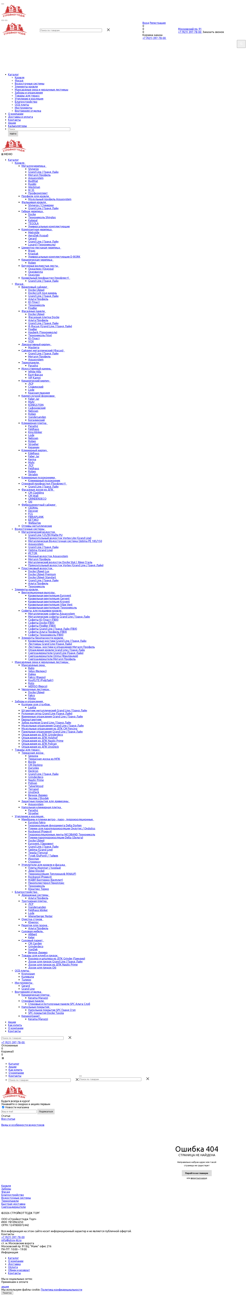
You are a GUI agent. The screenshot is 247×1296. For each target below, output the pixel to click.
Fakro (31, 695)
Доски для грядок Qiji (42, 967)
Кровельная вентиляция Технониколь (52, 607)
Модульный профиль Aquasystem (49, 199)
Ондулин (34, 274)
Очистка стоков (32, 919)
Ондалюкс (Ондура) (41, 268)
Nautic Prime (36, 780)
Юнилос (33, 922)
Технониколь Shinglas (42, 217)
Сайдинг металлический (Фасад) (43, 350)
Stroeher (33, 444)
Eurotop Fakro (37, 822)
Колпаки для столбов (36, 704)
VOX (31, 341)
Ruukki (32, 184)
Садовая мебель (33, 931)
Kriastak (33, 253)
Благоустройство (26, 101)
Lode (31, 389)
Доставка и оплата (20, 116)
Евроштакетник (32, 719)
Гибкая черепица (33, 211)
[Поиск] (80, 1075)
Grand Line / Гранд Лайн (43, 171)
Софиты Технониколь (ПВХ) (46, 634)
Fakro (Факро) (37, 677)
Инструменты (23, 107)
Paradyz (33, 365)
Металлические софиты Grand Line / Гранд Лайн (59, 616)
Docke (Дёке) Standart (42, 577)
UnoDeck (33, 792)
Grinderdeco (35, 777)
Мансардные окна (34, 665)
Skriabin (33, 474)
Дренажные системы (36, 894)
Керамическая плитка (36, 994)
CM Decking (35, 764)
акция (5, 1286)
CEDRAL (33, 507)
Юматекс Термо (38, 888)
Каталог (13, 74)
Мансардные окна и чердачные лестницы (41, 89)
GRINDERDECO (37, 498)
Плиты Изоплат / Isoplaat (44, 867)
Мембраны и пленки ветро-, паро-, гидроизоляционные (58, 819)
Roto (31, 683)
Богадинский (36, 420)
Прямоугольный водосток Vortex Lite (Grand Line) (59, 538)
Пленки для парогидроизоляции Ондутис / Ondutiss (61, 828)
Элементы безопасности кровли (43, 637)
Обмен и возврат (19, 1270)
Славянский (35, 386)
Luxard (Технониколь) (42, 244)
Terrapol (33, 789)
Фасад (19, 80)
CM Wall (33, 495)
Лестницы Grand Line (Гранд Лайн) (50, 643)
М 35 (31, 190)
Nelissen (33, 410)
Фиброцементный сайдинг (39, 504)
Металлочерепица (34, 165)
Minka (32, 698)
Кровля (19, 77)
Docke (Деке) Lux (38, 571)
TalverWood (35, 786)
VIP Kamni (34, 377)
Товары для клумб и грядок (40, 955)
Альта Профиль (38, 299)
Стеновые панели (33, 1000)
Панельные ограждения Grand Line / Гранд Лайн (52, 731)
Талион (26, 979)
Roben (32, 262)
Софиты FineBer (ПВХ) (42, 625)
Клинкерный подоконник (44, 480)
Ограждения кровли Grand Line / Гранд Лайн (56, 649)
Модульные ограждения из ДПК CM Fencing (49, 728)
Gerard (32, 238)
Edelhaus (33, 453)
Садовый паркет (33, 940)
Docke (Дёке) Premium (42, 574)
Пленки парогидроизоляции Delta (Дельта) (55, 837)
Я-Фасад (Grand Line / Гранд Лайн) (50, 326)
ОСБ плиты (22, 104)
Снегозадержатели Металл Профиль (52, 659)
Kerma (32, 459)
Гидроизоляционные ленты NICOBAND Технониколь (61, 834)
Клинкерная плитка (35, 423)
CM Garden (35, 943)
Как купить (15, 1025)
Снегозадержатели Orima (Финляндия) (53, 655)
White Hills (34, 371)
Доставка (14, 1264)
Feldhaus (33, 429)
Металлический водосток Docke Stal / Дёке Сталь (60, 562)
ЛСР (30, 383)
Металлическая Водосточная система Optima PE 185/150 (65, 541)
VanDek (33, 949)
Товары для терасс (27, 95)
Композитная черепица (37, 229)
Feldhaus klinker (38, 910)
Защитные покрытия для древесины (46, 801)
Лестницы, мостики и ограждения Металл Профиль (61, 646)
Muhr (31, 401)
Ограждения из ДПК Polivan (39, 743)
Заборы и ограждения (29, 92)
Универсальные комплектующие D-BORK (54, 256)
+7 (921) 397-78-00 (154, 37)
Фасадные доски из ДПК (38, 489)
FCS (30, 513)
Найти (13, 133)
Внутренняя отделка (28, 110)
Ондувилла (35, 271)
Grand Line (28, 988)
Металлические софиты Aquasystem (51, 613)
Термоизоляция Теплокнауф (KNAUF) (52, 873)
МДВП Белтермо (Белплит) (45, 879)
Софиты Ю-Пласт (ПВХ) (43, 619)
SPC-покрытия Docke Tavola (46, 1012)
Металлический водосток (39, 531)
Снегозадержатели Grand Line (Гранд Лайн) (56, 652)
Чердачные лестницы (36, 689)
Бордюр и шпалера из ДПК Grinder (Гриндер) (56, 958)
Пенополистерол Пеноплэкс (46, 882)
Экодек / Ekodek (38, 798)
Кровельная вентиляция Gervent (49, 598)
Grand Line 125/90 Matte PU (45, 534)
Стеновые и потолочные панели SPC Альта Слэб (59, 1003)
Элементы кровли (26, 86)
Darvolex (33, 767)
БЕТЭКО (33, 519)
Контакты (14, 119)
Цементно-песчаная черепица (41, 247)
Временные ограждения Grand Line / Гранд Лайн (52, 716)
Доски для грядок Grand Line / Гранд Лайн (55, 961)
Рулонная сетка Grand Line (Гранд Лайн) (47, 713)
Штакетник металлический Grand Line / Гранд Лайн (54, 710)
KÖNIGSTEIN (36, 404)
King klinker (35, 432)
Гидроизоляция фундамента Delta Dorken (55, 825)
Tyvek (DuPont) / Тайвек (43, 855)
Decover (33, 510)
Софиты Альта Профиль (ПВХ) (47, 631)
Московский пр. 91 (190, 28)
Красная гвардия (39, 392)
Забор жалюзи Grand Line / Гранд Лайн (46, 722)
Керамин (33, 447)
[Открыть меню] (2, 3)
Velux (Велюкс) (37, 671)
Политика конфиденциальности (61, 1289)
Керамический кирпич (36, 380)
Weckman (34, 187)
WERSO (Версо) (37, 686)
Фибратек (34, 522)
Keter (31, 937)
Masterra (33, 347)
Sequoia (33, 755)
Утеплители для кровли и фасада (44, 864)
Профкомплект (38, 193)
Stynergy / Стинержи (41, 205)
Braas (31, 250)
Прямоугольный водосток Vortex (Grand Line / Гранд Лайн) (66, 565)
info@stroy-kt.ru (11, 1240)
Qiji (30, 501)
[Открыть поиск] (2, 20)
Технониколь (36, 305)
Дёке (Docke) (36, 870)
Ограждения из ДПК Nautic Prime (42, 740)
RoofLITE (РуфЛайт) (40, 680)
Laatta (32, 707)
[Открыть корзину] (6, 20)
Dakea (32, 674)
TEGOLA (33, 223)
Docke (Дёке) (36, 289)
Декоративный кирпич (37, 344)
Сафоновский (37, 407)
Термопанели (31, 362)
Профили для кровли (36, 196)
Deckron (33, 770)
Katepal (32, 220)
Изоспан (33, 858)
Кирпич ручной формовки (39, 395)
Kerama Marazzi (38, 997)
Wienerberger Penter (40, 916)
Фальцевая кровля (34, 202)
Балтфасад (35, 374)
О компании (15, 113)
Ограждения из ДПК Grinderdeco (42, 734)
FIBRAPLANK (36, 516)
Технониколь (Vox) (40, 335)
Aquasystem (36, 178)
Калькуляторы (17, 125)
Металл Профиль (39, 174)
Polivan (32, 783)
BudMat (33, 181)
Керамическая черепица (38, 259)
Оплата (13, 1267)
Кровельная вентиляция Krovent (49, 601)
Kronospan (28, 973)
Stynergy (33, 168)
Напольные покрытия (36, 1006)
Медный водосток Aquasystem (48, 556)
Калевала (28, 976)
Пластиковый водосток (38, 568)
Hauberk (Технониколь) (42, 332)
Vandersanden (37, 416)
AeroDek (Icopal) (38, 235)
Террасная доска (33, 752)
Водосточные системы (29, 83)
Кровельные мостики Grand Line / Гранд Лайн (57, 640)
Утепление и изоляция (29, 98)
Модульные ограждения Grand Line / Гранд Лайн (53, 725)
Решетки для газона (35, 925)
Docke (32, 214)
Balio (31, 668)
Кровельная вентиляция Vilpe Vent (50, 604)
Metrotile (33, 232)
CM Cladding (36, 492)
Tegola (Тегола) (38, 852)
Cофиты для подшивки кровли (42, 610)
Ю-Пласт (34, 302)
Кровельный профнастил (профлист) (46, 277)
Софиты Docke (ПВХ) (41, 622)
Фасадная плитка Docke (43, 317)
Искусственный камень (37, 368)
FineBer (32, 308)
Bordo (32, 761)
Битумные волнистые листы (40, 265)
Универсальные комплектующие (49, 226)
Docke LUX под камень (42, 292)
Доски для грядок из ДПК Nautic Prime (53, 964)
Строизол (34, 861)
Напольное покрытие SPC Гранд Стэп (52, 1009)
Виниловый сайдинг (35, 286)
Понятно (7, 1293)
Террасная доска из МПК (44, 758)
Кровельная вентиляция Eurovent (49, 595)
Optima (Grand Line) (40, 550)
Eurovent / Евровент (41, 843)
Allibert (32, 934)
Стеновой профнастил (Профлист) (44, 483)
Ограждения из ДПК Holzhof (40, 737)
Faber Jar (33, 398)
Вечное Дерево (38, 795)
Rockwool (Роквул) (40, 831)
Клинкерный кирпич (35, 450)
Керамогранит (31, 1016)
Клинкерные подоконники (39, 477)
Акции (12, 122)
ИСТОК (32, 553)
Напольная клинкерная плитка (42, 807)
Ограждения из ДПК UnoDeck (40, 746)
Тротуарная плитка (35, 901)
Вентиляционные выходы (39, 592)
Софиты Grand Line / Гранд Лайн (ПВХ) (52, 628)
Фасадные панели (34, 311)
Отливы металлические (37, 525)
